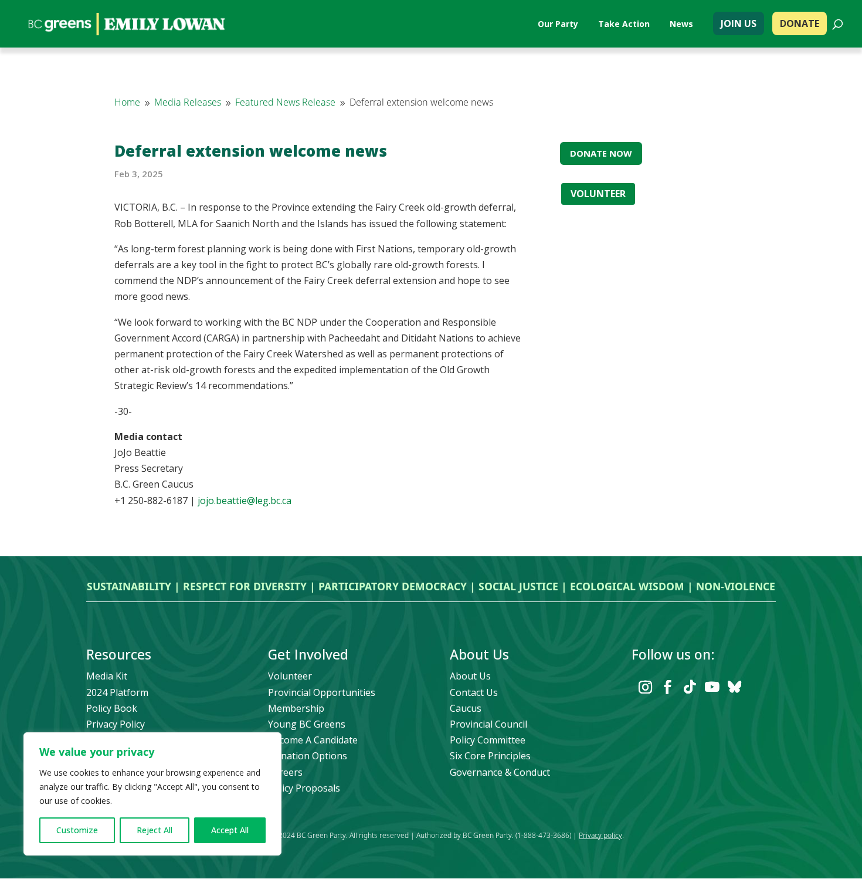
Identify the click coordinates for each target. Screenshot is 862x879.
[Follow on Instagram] (645, 687)
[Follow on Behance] (734, 687)
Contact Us (474, 692)
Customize (77, 830)
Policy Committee (487, 739)
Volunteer (290, 676)
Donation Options (307, 755)
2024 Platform (117, 692)
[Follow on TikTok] (689, 687)
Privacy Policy (115, 724)
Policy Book (111, 708)
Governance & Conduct (500, 772)
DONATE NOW (601, 153)
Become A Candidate (313, 739)
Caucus (465, 708)
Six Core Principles (490, 755)
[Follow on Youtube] (711, 687)
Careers (285, 772)
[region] (152, 794)
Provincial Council (488, 724)
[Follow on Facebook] (667, 687)
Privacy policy (600, 835)
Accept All (230, 830)
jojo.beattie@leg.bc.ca (244, 500)
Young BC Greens (306, 724)
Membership (296, 708)
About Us (470, 676)
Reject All (154, 830)
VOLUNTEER (598, 193)
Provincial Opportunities (321, 692)
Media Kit (106, 676)
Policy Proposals (304, 788)
